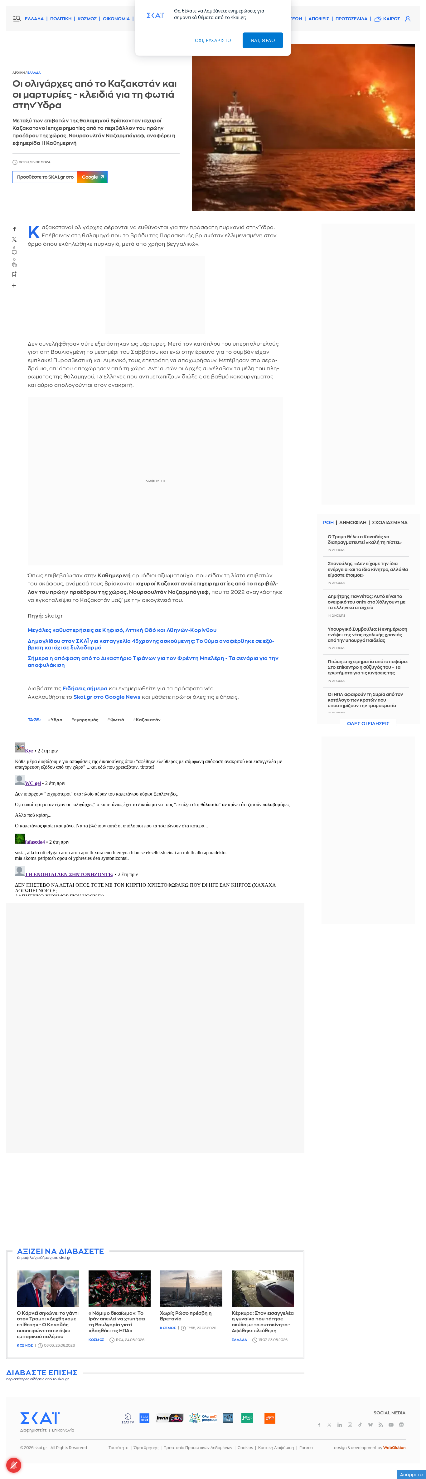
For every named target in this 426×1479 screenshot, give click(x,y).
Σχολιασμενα (390, 522)
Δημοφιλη (352, 522)
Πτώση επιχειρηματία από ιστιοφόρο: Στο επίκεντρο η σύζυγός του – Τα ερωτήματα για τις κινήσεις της (368, 667)
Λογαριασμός (408, 19)
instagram (350, 1424)
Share (14, 285)
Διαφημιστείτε (33, 1430)
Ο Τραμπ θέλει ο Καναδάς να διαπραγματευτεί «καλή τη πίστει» (365, 540)
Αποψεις (318, 19)
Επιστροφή (410, 1457)
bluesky (370, 1424)
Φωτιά (117, 720)
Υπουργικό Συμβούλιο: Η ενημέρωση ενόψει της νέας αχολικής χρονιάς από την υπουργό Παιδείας (367, 635)
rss (380, 1424)
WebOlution (394, 1448)
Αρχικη (18, 72)
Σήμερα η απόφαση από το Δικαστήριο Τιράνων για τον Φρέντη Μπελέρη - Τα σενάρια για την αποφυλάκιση (153, 662)
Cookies (245, 1448)
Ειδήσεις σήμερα (85, 688)
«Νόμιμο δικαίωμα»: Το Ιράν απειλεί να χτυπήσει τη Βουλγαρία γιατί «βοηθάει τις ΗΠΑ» (117, 1322)
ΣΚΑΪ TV (128, 1418)
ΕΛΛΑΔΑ (34, 19)
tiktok (360, 1424)
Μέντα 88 (247, 1418)
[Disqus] (155, 818)
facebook (14, 229)
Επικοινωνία (63, 1430)
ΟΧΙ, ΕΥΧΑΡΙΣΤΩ (213, 40)
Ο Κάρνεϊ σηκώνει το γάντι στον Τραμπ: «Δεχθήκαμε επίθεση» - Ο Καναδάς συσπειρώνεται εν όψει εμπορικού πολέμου (48, 1325)
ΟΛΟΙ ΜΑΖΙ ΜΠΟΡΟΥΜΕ (198, 1421)
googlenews (401, 1424)
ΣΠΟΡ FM (169, 1418)
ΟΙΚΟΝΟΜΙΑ (116, 19)
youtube (391, 1424)
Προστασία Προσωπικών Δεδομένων (198, 1448)
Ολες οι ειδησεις (368, 724)
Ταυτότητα (118, 1448)
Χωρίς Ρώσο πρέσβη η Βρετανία (186, 1316)
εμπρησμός (86, 720)
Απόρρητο (411, 1474)
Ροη (328, 522)
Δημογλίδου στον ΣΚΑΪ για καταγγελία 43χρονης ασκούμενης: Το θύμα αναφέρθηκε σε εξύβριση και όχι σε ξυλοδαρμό (151, 644)
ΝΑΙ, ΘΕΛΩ (263, 40)
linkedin (339, 1424)
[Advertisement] (157, 1201)
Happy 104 (269, 1418)
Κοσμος (25, 1345)
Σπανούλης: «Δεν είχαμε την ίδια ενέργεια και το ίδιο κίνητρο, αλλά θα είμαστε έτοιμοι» (368, 569)
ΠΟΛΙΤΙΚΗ (60, 19)
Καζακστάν (148, 720)
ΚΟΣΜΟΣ (87, 19)
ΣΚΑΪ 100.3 (144, 1418)
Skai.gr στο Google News (107, 697)
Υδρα (56, 720)
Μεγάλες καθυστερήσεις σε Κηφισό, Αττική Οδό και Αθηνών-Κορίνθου (122, 630)
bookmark (14, 274)
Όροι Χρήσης (146, 1448)
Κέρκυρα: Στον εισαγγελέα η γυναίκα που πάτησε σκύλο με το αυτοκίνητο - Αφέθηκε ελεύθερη (263, 1322)
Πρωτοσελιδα (352, 19)
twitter (14, 239)
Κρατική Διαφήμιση (276, 1448)
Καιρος (391, 19)
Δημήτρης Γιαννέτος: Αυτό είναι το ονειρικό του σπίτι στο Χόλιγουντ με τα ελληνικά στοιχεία (366, 602)
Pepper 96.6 (228, 1418)
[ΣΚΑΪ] (40, 1417)
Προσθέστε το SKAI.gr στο (57, 177)
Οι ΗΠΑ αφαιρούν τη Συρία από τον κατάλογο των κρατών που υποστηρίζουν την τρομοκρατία (365, 700)
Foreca (306, 1448)
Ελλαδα (34, 72)
